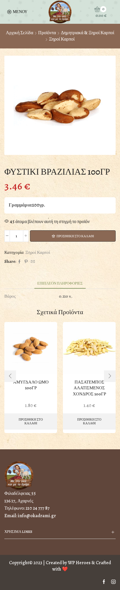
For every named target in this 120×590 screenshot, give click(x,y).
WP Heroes (79, 563)
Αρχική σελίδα (19, 33)
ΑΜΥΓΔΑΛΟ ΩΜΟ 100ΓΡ (31, 385)
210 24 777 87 (38, 508)
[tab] (60, 283)
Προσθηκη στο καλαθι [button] (31, 421)
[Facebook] (19, 261)
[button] (10, 376)
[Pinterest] (26, 261)
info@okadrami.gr (37, 516)
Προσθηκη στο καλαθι (75, 236)
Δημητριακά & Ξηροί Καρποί (87, 33)
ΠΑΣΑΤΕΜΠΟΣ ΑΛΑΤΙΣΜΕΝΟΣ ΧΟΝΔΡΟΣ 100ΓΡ (89, 388)
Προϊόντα (47, 33)
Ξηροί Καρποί (62, 39)
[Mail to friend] (32, 261)
